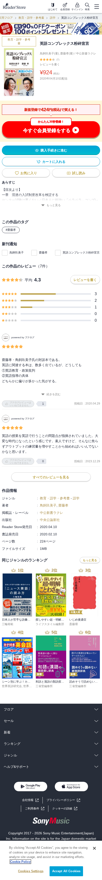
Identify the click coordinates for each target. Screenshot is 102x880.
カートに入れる (53, 162)
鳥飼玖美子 (16, 252)
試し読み (78, 173)
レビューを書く (50, 64)
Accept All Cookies (66, 871)
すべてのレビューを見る (51, 477)
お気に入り (28, 173)
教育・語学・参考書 (31, 17)
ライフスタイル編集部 (50, 624)
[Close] (94, 848)
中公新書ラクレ (86, 53)
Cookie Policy (20, 861)
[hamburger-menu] (96, 6)
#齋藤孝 (11, 229)
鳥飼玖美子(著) (49, 53)
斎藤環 (73, 624)
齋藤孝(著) (67, 53)
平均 (28, 280)
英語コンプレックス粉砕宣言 (81, 252)
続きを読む (53, 394)
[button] (64, 808)
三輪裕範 (7, 624)
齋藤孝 (43, 252)
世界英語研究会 (12, 686)
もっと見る (53, 205)
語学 (53, 17)
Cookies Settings (30, 871)
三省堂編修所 (44, 686)
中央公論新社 (50, 520)
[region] (51, 860)
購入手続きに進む (54, 150)
